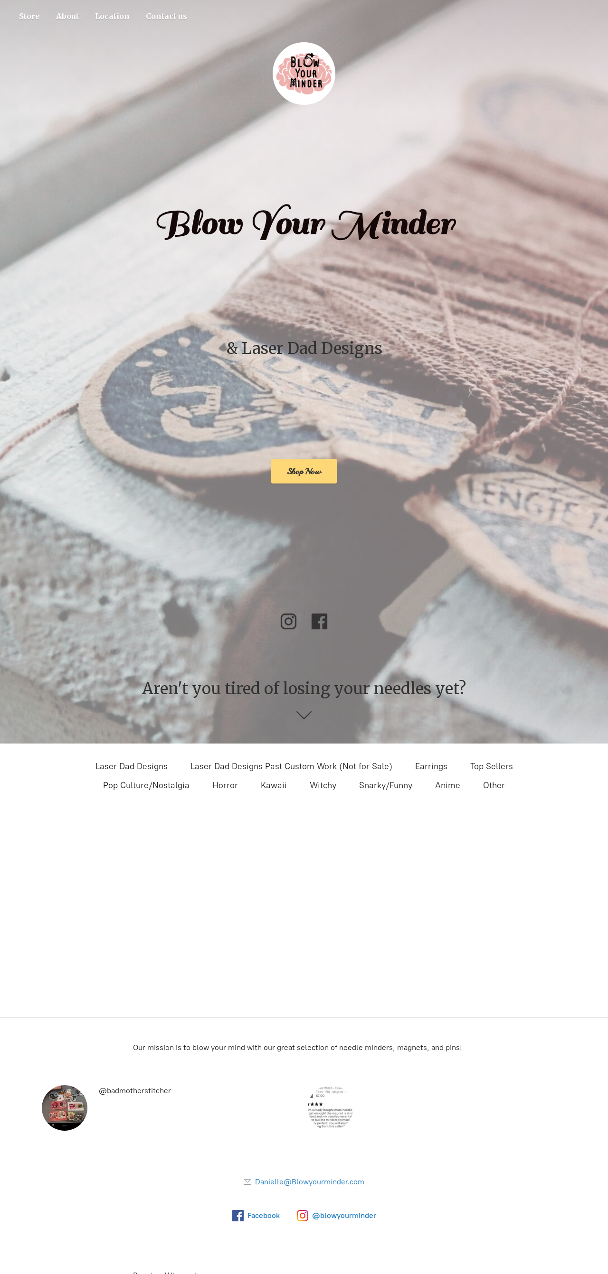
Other (494, 785)
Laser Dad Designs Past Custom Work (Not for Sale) (291, 766)
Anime (447, 785)
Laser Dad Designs (131, 766)
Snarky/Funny (385, 785)
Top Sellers (491, 766)
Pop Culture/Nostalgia (146, 785)
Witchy (323, 785)
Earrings (431, 766)
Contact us (166, 16)
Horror (225, 785)
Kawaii (274, 785)
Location (112, 16)
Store (29, 16)
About (67, 16)
